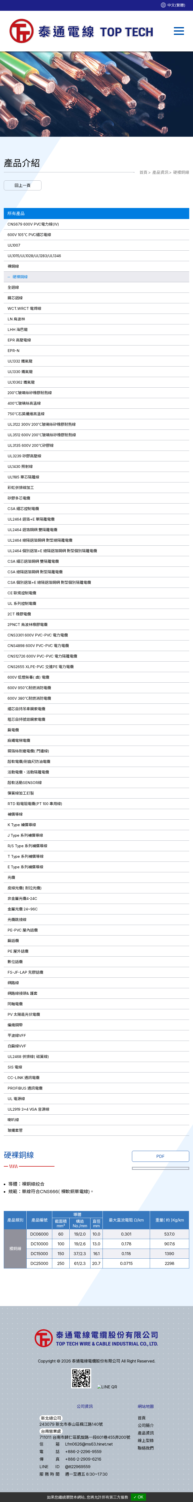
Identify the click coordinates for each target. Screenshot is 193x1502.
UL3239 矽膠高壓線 (24, 456)
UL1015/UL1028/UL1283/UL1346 (34, 255)
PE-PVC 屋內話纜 (23, 930)
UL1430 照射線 (20, 466)
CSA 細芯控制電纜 (23, 508)
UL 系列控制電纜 (22, 603)
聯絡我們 (146, 1448)
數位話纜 (15, 961)
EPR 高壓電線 (19, 340)
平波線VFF (17, 1035)
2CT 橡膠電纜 (19, 614)
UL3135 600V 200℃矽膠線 (31, 445)
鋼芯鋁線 (15, 298)
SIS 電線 (15, 1067)
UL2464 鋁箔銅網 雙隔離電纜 (32, 529)
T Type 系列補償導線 (25, 856)
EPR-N (13, 350)
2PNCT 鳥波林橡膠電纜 (27, 624)
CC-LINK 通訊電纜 (23, 1077)
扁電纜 (13, 730)
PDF (160, 1156)
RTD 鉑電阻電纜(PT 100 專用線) (35, 803)
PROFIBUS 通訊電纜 (25, 1088)
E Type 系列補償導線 (25, 867)
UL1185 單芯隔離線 (23, 477)
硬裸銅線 (181, 172)
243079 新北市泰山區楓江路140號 (71, 1424)
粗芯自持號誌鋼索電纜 (26, 719)
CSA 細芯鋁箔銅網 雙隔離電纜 (33, 561)
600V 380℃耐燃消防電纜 (29, 698)
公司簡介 (146, 1425)
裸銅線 (13, 266)
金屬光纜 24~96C (23, 909)
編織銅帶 (15, 1025)
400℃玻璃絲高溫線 (24, 403)
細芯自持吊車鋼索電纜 (26, 708)
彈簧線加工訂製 (21, 793)
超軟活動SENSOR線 (25, 782)
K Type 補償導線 (22, 824)
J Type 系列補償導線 (25, 835)
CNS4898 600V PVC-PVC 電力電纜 (38, 645)
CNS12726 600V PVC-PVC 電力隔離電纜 (42, 656)
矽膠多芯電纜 (19, 498)
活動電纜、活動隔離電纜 (28, 772)
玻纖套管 (15, 1130)
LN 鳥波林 (16, 319)
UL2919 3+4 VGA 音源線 (28, 1109)
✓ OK (138, 1497)
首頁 (143, 172)
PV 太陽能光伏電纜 (24, 1014)
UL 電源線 (16, 1098)
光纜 (11, 877)
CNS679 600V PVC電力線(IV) (33, 224)
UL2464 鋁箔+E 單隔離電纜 (31, 519)
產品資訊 (160, 172)
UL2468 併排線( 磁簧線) (28, 1056)
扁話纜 (13, 940)
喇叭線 (13, 1119)
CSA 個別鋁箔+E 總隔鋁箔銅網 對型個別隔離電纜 (49, 582)
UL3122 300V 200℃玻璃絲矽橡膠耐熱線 (42, 424)
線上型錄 (146, 1440)
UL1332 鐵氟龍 (20, 361)
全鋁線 (13, 287)
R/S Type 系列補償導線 (27, 845)
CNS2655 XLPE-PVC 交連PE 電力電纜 (41, 666)
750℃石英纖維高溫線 (26, 413)
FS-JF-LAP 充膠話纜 (25, 972)
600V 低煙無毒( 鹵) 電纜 (28, 677)
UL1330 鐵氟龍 (20, 371)
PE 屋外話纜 (18, 951)
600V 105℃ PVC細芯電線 (29, 234)
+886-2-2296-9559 (83, 1451)
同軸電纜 (15, 1004)
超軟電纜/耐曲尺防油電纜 (29, 761)
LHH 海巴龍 (18, 329)
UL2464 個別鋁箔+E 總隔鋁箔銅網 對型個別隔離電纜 (52, 550)
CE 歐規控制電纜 (22, 593)
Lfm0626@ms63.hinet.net (89, 1444)
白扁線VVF (17, 1046)
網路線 (13, 982)
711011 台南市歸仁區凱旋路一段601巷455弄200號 (84, 1437)
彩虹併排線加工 (21, 487)
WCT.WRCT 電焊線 (24, 308)
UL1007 (14, 245)
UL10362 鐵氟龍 (21, 382)
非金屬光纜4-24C (22, 898)
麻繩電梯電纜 (19, 740)
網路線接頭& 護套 (22, 993)
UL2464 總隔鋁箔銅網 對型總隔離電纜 (40, 540)
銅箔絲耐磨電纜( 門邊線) (28, 751)
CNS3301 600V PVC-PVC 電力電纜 (38, 635)
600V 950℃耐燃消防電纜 (29, 687)
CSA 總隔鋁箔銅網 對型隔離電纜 (35, 571)
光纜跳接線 (17, 919)
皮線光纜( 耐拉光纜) (25, 888)
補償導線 (15, 814)
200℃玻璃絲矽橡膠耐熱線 (30, 392)
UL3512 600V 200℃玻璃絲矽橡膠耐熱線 (42, 435)
